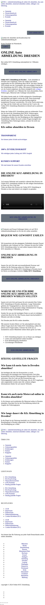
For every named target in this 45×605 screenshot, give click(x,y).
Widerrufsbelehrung (11, 514)
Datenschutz (9, 512)
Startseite (8, 11)
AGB (7, 509)
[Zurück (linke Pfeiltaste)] (1, 604)
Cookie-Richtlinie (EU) (13, 516)
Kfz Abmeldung (10, 477)
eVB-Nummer (10, 482)
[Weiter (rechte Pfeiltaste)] (3, 604)
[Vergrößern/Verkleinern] (1, 602)
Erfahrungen (9, 449)
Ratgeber (8, 453)
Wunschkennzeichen (12, 481)
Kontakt (8, 17)
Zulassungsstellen (11, 15)
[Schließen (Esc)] (7, 602)
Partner (7, 451)
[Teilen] (5, 602)
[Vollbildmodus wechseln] (3, 602)
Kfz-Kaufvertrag (10, 479)
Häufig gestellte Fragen (13, 484)
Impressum (8, 511)
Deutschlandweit (10, 13)
